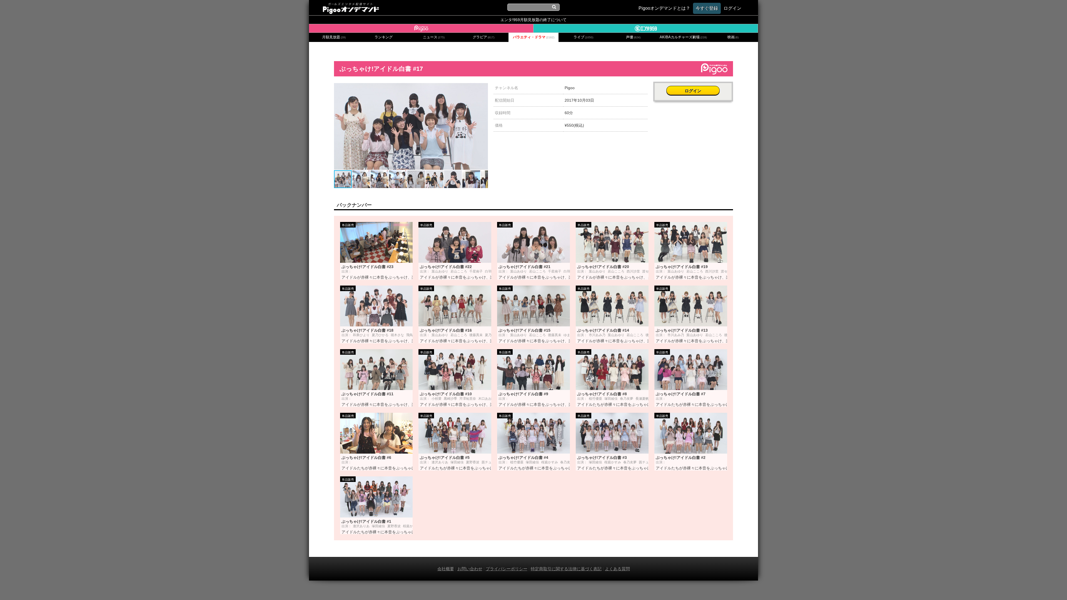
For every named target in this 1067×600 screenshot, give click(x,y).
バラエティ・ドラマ (533, 37)
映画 (733, 37)
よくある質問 (617, 568)
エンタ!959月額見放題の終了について (533, 20)
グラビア (483, 37)
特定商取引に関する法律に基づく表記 (566, 568)
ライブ (583, 37)
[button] (482, 88)
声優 (633, 37)
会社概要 (445, 568)
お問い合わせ (469, 568)
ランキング (384, 37)
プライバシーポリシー (506, 568)
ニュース (434, 37)
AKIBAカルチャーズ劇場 (683, 37)
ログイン (693, 90)
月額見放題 (334, 37)
